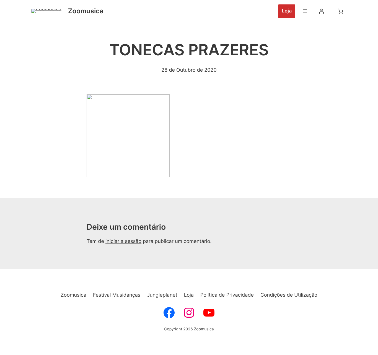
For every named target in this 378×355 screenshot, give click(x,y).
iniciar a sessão (123, 241)
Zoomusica (85, 11)
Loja (287, 11)
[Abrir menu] (305, 11)
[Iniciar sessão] (321, 11)
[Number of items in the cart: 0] (340, 11)
